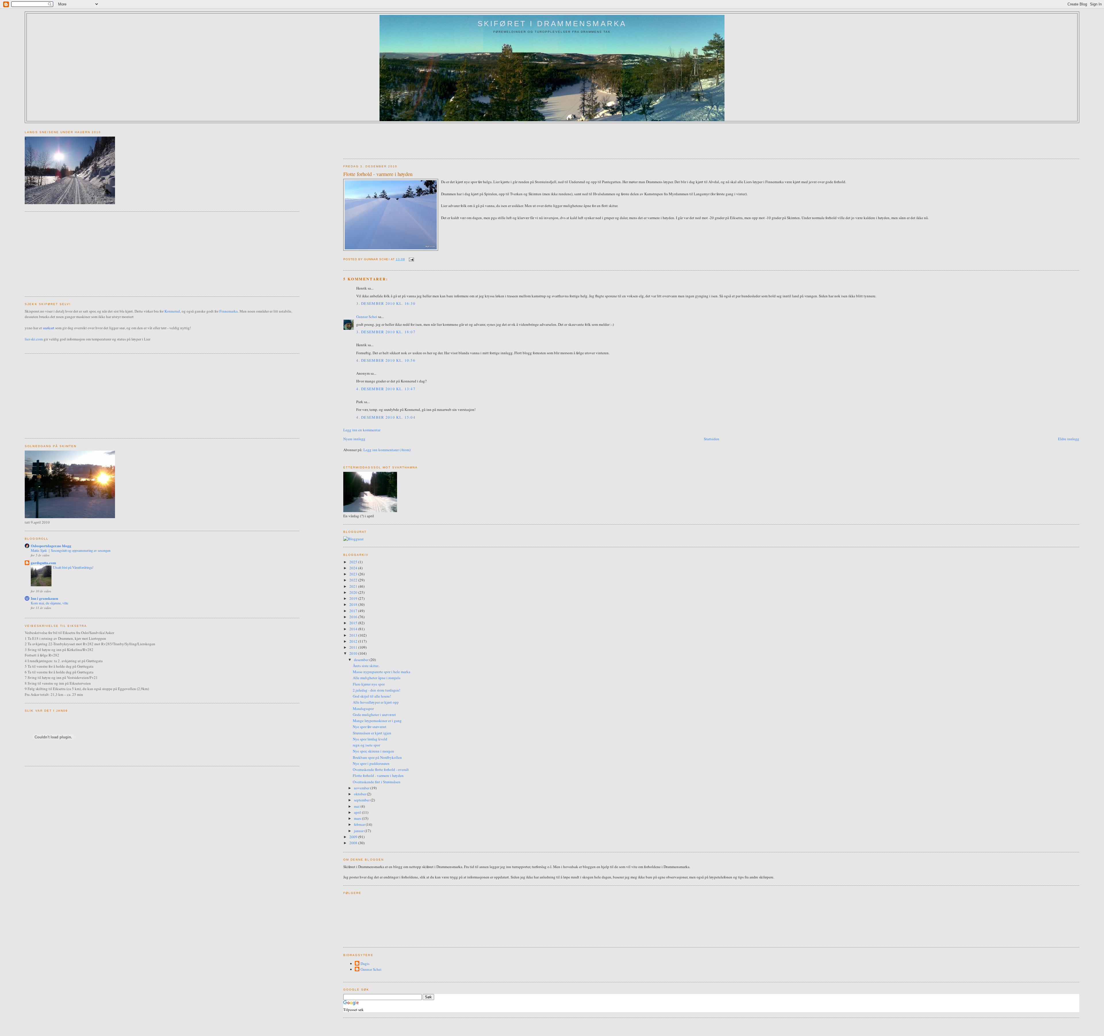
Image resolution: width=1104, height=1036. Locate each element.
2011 (353, 647)
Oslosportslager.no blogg (51, 545)
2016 (353, 616)
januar (359, 830)
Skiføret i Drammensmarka (552, 23)
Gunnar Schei (366, 316)
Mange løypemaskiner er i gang (377, 720)
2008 (353, 842)
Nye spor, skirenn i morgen (373, 751)
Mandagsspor (363, 708)
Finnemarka (228, 311)
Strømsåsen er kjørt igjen (372, 733)
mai (357, 806)
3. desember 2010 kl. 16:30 (385, 303)
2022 (353, 580)
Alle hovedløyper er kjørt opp (376, 702)
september (362, 800)
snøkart (48, 327)
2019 (353, 598)
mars (358, 818)
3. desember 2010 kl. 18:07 (385, 331)
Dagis (365, 963)
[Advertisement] (448, 139)
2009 (353, 836)
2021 (353, 586)
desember (361, 659)
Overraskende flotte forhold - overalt (381, 769)
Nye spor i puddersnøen (371, 763)
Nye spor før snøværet (369, 726)
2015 (353, 622)
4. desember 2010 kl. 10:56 (385, 360)
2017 (353, 610)
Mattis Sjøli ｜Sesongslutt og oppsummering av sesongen (70, 550)
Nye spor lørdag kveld (370, 739)
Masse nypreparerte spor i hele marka (381, 671)
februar (360, 824)
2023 (353, 574)
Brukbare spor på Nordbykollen (377, 757)
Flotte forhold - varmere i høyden (378, 174)
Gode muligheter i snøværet (374, 714)
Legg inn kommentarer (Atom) (387, 449)
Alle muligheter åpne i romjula (376, 677)
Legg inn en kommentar (361, 429)
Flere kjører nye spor (369, 684)
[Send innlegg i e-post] (410, 259)
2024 (353, 567)
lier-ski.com (34, 339)
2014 (353, 628)
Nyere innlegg (354, 438)
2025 (353, 561)
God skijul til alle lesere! (372, 696)
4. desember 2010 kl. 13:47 (385, 388)
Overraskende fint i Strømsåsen (376, 781)
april (358, 812)
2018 (353, 604)
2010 (353, 653)
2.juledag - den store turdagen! (376, 690)
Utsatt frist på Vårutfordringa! (73, 567)
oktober (360, 793)
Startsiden (711, 438)
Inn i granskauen (44, 598)
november (362, 787)
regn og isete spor (366, 745)
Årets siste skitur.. (366, 665)
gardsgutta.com (43, 562)
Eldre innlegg (1068, 438)
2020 (353, 592)
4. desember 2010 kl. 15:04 (385, 417)
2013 (353, 635)
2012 (353, 641)
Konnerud (172, 311)
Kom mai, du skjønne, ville (49, 603)
